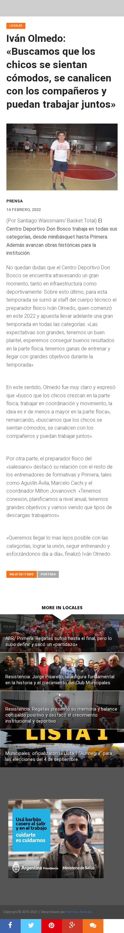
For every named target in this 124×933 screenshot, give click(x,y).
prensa (14, 201)
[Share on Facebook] (10, 926)
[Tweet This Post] (31, 926)
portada (48, 574)
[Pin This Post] (51, 926)
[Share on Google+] (72, 926)
